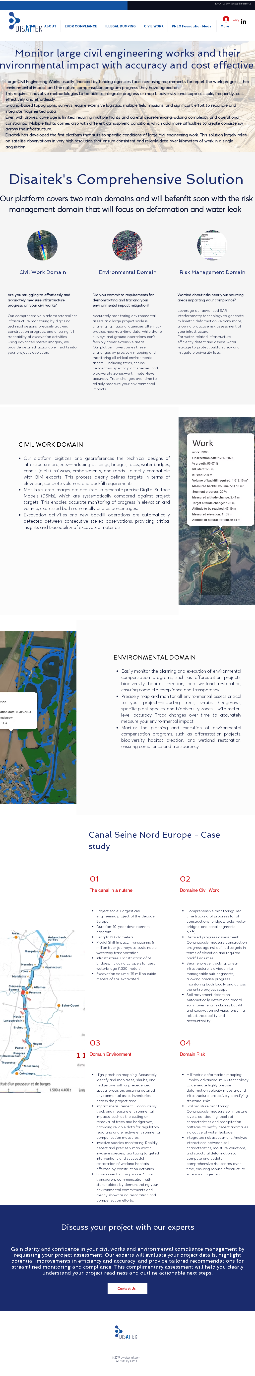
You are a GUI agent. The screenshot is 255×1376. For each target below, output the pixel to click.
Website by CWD (126, 1361)
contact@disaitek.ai (239, 3)
